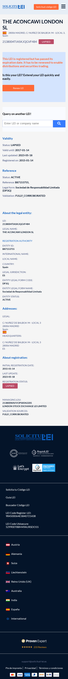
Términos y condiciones (51, 668)
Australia (16, 590)
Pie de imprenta (14, 668)
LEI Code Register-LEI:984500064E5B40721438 (21, 514)
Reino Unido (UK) (21, 581)
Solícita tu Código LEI (18, 489)
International (18, 618)
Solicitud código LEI (46, 6)
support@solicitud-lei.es (34, 661)
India (14, 600)
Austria (15, 544)
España (15, 609)
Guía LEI (10, 497)
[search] (59, 123)
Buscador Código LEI (17, 505)
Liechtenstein (19, 572)
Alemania (16, 553)
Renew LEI (18, 88)
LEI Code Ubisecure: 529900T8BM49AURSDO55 (22, 525)
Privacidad (30, 668)
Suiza (14, 563)
